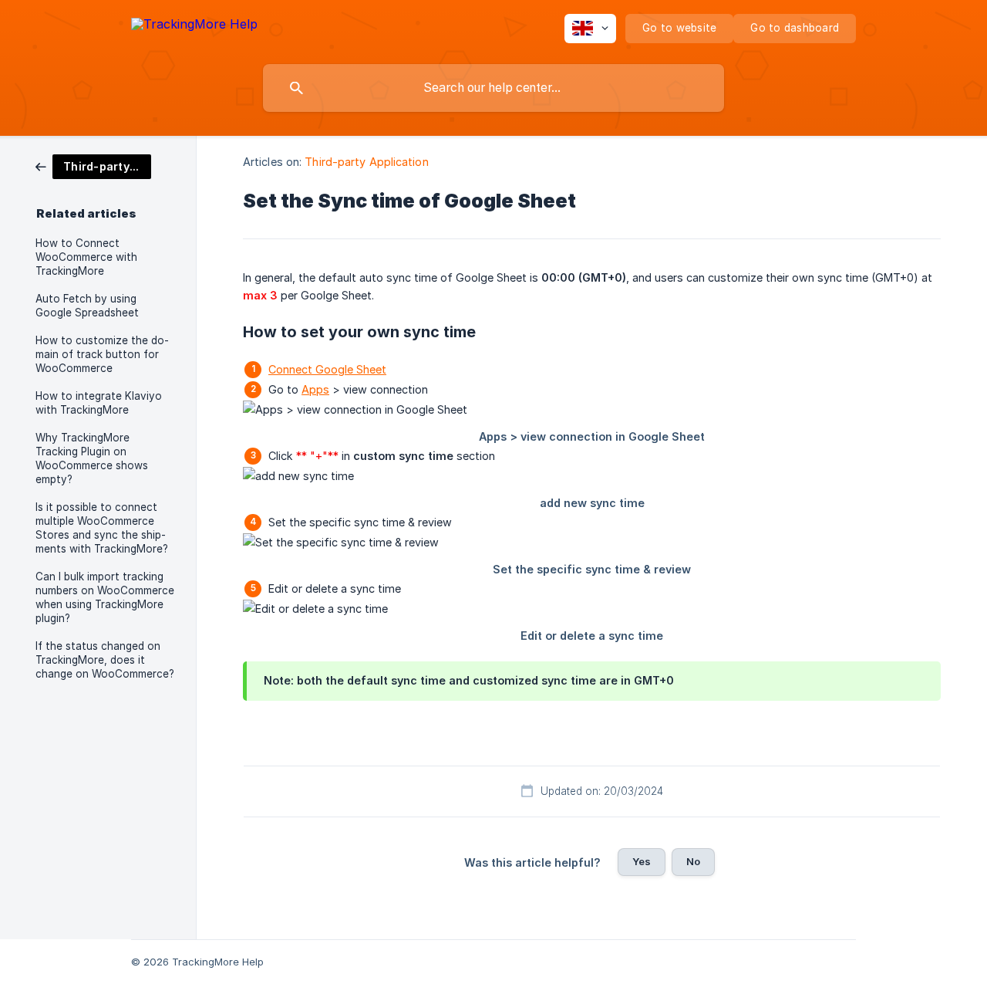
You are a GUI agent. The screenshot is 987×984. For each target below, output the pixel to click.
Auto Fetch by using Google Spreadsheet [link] (87, 305)
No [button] (693, 861)
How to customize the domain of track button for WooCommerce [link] (102, 354)
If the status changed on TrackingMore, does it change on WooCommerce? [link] (104, 660)
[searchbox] (493, 88)
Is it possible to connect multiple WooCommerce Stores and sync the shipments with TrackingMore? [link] (101, 528)
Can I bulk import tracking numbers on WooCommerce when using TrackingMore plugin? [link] (104, 597)
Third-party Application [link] (366, 161)
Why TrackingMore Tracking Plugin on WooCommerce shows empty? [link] (91, 458)
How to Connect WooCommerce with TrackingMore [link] (86, 257)
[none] (194, 26)
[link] (93, 165)
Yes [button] (641, 861)
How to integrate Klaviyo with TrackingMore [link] (98, 403)
